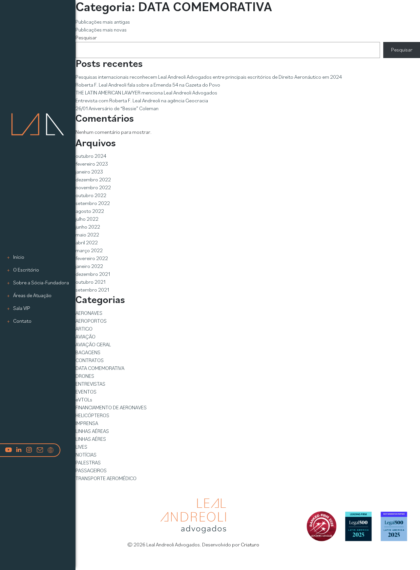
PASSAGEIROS (91, 471)
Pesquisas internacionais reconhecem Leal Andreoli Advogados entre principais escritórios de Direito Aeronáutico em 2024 (208, 77)
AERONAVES (88, 313)
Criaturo (250, 545)
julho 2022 (86, 219)
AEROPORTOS (91, 321)
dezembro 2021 (92, 274)
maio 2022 (87, 235)
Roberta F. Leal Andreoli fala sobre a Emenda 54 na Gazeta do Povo (147, 85)
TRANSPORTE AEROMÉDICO (105, 478)
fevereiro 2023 (91, 164)
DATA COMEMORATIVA (99, 368)
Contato (22, 321)
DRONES (84, 376)
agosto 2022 (89, 211)
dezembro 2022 (93, 180)
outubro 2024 (90, 156)
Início (18, 257)
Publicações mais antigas (102, 22)
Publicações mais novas (101, 30)
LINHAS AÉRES (90, 439)
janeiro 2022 (89, 266)
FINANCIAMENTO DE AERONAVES (111, 408)
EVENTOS (85, 392)
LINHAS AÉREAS (92, 431)
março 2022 (89, 251)
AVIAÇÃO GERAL (93, 345)
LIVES (81, 447)
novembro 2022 (93, 188)
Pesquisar (86, 38)
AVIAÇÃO (85, 337)
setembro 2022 (92, 203)
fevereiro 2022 (91, 258)
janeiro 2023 (89, 172)
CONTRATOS (89, 360)
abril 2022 (86, 243)
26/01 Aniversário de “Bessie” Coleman (116, 109)
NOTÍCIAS (85, 455)
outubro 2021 (90, 282)
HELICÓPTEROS (92, 415)
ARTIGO (84, 329)
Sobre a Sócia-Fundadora (41, 283)
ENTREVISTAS (90, 384)
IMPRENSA (86, 423)
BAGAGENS (87, 353)
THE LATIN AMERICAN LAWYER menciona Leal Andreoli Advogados (146, 93)
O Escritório (26, 270)
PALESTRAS (88, 463)
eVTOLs (83, 400)
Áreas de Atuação (32, 295)
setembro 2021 (92, 290)
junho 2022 (87, 227)
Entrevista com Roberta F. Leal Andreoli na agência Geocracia (141, 101)
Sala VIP (21, 308)
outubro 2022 (90, 195)
